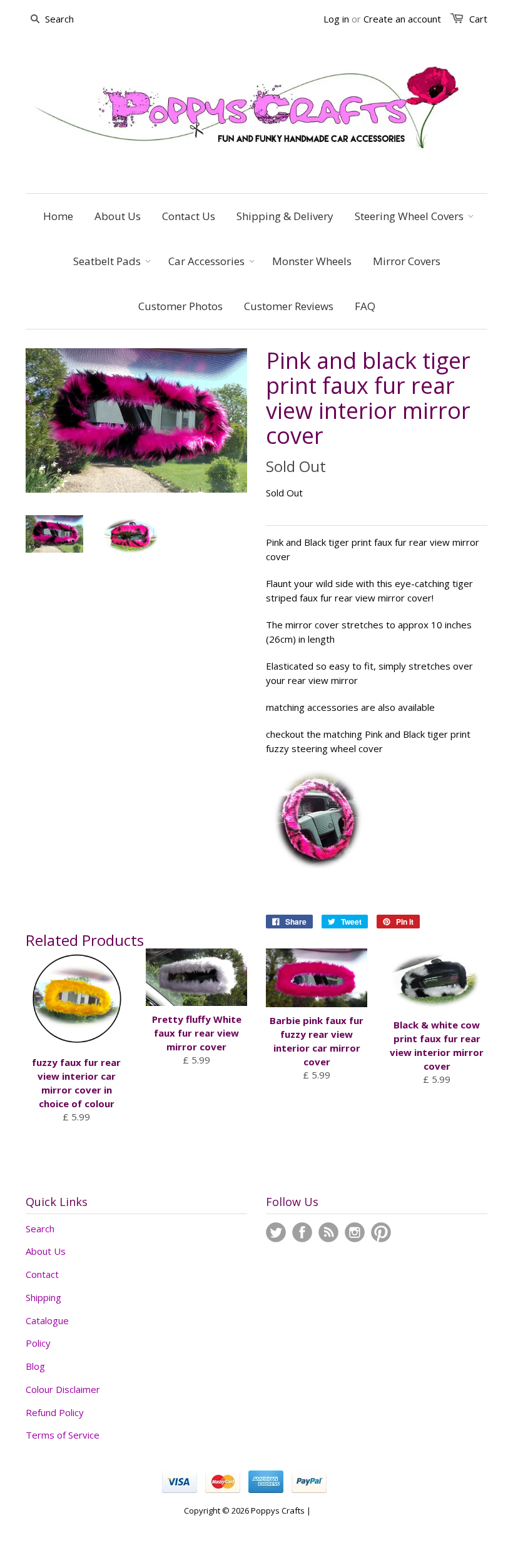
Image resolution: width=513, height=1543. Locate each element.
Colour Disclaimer (63, 1389)
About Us (46, 1251)
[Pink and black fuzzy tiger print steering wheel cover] (318, 864)
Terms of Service (62, 1435)
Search (40, 1228)
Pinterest (381, 1232)
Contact (42, 1274)
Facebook (302, 1232)
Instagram (355, 1232)
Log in (336, 19)
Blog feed (328, 1232)
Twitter (276, 1232)
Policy (38, 1343)
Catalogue (47, 1320)
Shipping (43, 1297)
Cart (478, 19)
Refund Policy (55, 1412)
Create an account (402, 19)
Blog (35, 1366)
